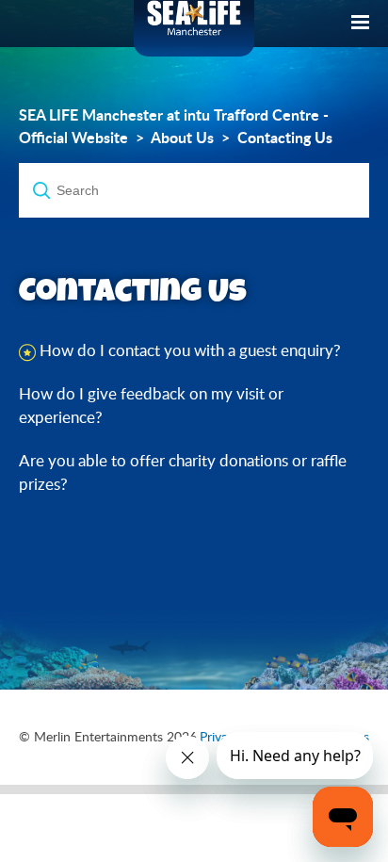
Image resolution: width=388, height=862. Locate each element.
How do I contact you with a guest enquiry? (190, 350)
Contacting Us (284, 137)
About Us (182, 137)
